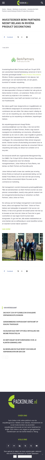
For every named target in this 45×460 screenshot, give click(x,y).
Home (4, 9)
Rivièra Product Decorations (31, 74)
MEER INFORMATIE (25, 456)
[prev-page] (3, 357)
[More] (27, 37)
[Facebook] (8, 446)
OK (15, 456)
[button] (3, 3)
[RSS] (25, 446)
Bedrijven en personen (19, 9)
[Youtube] (37, 446)
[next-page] (6, 357)
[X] (31, 446)
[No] (42, 454)
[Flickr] (14, 446)
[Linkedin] (20, 446)
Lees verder (6, 229)
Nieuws (9, 9)
